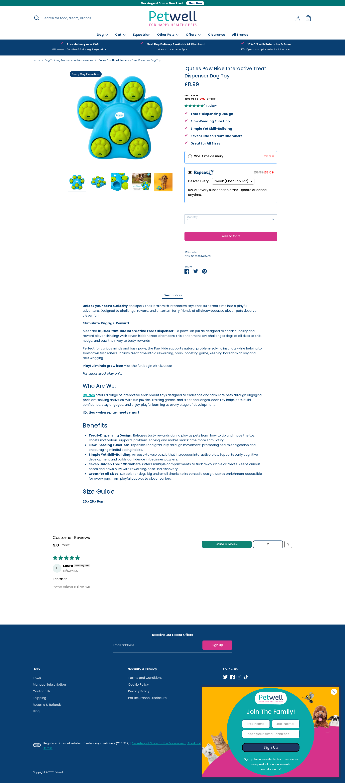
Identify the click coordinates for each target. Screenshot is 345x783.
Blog (36, 711)
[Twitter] (225, 677)
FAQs (37, 677)
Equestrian (141, 34)
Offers (191, 34)
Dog (100, 34)
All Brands (240, 34)
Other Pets (166, 34)
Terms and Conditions (145, 677)
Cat (118, 34)
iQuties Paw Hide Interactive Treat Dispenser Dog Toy (129, 60)
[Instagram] (239, 677)
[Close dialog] (334, 692)
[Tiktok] (245, 677)
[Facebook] (232, 677)
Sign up (217, 645)
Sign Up (271, 747)
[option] (79, 47)
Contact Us (42, 691)
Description (173, 295)
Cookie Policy (138, 684)
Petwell (59, 772)
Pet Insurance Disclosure (147, 698)
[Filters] (268, 544)
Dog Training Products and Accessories (69, 60)
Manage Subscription (49, 684)
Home (36, 60)
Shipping (39, 698)
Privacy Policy (139, 691)
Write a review (227, 544)
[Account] (298, 18)
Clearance (216, 34)
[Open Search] (37, 18)
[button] (194, 105)
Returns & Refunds (47, 704)
